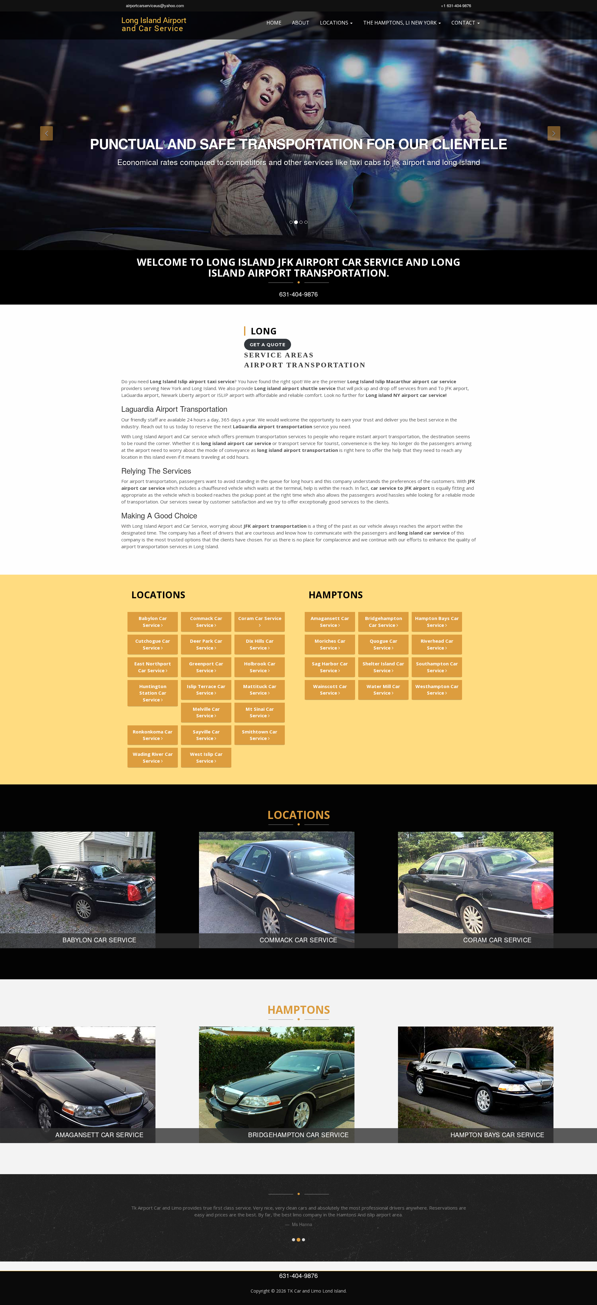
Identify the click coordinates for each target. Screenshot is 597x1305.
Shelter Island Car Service (383, 666)
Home (273, 22)
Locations (334, 22)
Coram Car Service (259, 618)
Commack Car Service (206, 621)
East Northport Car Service (152, 666)
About (300, 22)
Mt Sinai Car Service (260, 712)
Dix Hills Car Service (260, 644)
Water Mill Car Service (383, 689)
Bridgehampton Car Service (383, 621)
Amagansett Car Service (330, 621)
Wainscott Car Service (330, 689)
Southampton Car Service (437, 666)
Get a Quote (267, 344)
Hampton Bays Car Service (437, 621)
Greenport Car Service (206, 666)
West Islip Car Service (206, 757)
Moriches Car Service (330, 644)
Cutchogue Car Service (152, 644)
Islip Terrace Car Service (206, 689)
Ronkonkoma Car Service (153, 734)
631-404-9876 (298, 293)
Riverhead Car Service (437, 644)
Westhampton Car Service (437, 689)
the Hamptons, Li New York (400, 22)
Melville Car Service (206, 712)
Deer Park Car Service (206, 644)
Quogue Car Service (383, 644)
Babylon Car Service (153, 621)
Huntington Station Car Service (152, 693)
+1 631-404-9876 (456, 5)
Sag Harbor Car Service (330, 666)
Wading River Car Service (153, 757)
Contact (464, 22)
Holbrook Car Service (259, 666)
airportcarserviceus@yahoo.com (155, 5)
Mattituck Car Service (259, 689)
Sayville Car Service (206, 734)
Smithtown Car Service (259, 734)
